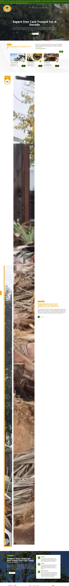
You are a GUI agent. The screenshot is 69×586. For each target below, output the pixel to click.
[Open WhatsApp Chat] (1, 292)
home (30, 7)
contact (46, 7)
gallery (43, 7)
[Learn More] (24, 66)
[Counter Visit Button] (1, 294)
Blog (40, 7)
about (33, 7)
